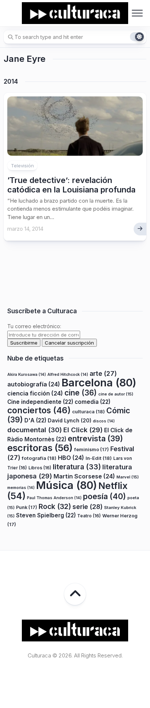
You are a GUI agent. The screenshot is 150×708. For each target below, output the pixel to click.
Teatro (89, 515)
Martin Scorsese (84, 476)
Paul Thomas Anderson (54, 498)
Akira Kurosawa (26, 374)
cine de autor (115, 394)
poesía (104, 496)
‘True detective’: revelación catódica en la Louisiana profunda (71, 184)
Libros (39, 467)
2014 (11, 81)
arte (103, 373)
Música (66, 485)
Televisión (22, 165)
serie (87, 506)
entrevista (95, 438)
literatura (77, 466)
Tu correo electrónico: (34, 326)
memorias (21, 487)
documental (34, 430)
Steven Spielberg (46, 515)
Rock (55, 506)
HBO (71, 457)
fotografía (39, 458)
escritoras (40, 447)
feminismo (91, 449)
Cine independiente (40, 401)
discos (104, 421)
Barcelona (99, 382)
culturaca (88, 411)
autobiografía (33, 384)
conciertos (39, 410)
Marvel (128, 477)
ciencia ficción (35, 393)
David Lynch (69, 420)
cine (80, 392)
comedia (92, 401)
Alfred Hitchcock (67, 374)
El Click (83, 430)
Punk (26, 507)
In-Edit (99, 458)
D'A (35, 420)
